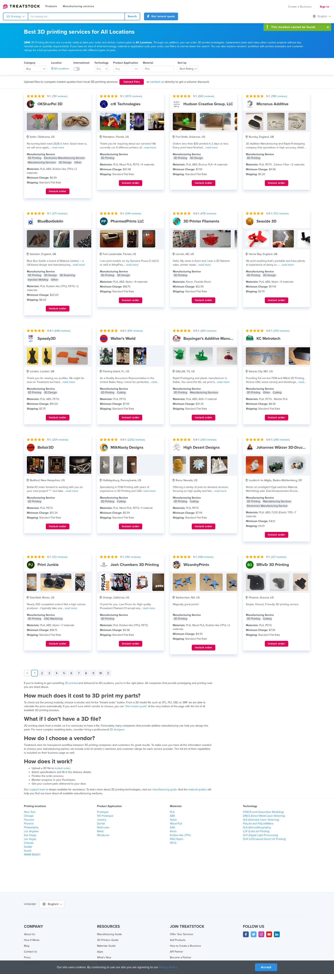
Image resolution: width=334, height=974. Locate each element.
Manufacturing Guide (109, 934)
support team (37, 789)
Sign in (324, 6)
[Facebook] (246, 934)
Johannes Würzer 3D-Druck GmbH (286, 447)
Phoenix (29, 823)
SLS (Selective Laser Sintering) (261, 819)
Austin (28, 850)
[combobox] (76, 16)
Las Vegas (30, 839)
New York (29, 812)
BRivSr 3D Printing (272, 564)
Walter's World (123, 338)
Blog (26, 945)
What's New (104, 957)
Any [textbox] (28, 68)
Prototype (103, 812)
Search (132, 16)
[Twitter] (253, 934)
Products (51, 6)
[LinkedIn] (277, 934)
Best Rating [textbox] (186, 68)
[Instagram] (261, 934)
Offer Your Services (181, 934)
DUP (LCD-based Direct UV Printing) (264, 839)
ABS (172, 815)
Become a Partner (180, 957)
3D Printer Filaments (201, 221)
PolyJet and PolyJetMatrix (258, 823)
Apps (100, 951)
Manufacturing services (78, 6)
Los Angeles (31, 831)
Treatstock (21, 6)
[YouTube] (269, 934)
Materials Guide (106, 945)
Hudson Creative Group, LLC (208, 104)
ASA (172, 827)
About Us (29, 934)
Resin (173, 831)
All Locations (61, 68)
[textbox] (100, 69)
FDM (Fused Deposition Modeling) (263, 812)
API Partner (176, 951)
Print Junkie (48, 564)
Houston (29, 819)
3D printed (71, 683)
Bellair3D (45, 447)
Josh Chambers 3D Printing (135, 564)
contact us (157, 82)
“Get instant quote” (136, 706)
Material (148, 62)
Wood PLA (176, 823)
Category (29, 62)
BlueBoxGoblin (50, 221)
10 (100, 673)
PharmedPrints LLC (127, 221)
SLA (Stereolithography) (257, 827)
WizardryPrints (196, 564)
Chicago (29, 815)
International (81, 62)
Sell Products (178, 940)
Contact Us (30, 951)
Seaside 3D (266, 221)
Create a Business (300, 6)
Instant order (57, 191)
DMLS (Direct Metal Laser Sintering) (264, 815)
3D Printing (14, 16)
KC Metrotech (268, 338)
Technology (101, 62)
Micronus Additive (272, 104)
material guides (197, 789)
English (323, 16)
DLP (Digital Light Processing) (260, 835)
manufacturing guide (164, 789)
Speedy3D (46, 338)
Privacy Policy (168, 967)
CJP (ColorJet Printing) (256, 831)
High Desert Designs (201, 447)
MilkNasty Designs (127, 447)
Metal (100, 831)
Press (27, 957)
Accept (266, 967)
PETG (173, 843)
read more (58, 147)
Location (56, 62)
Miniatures (103, 835)
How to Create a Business (185, 945)
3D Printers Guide (107, 940)
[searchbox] (158, 68)
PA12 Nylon (176, 839)
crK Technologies (126, 104)
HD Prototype (105, 815)
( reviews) (59, 96)
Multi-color (103, 827)
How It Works (32, 940)
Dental (101, 823)
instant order (62, 768)
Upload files (132, 81)
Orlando (29, 843)
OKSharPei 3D (49, 104)
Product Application (125, 62)
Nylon (173, 819)
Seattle (28, 846)
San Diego (30, 835)
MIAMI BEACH (32, 854)
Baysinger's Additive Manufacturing (214, 338)
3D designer (117, 729)
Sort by (182, 62)
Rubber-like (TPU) (180, 835)
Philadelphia (31, 827)
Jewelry (101, 819)
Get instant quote (163, 16)
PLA (172, 812)
